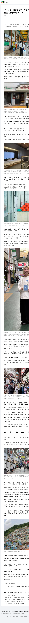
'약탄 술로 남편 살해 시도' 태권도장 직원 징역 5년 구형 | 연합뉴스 (15, 597)
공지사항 (21, 611)
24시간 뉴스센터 (14, 611)
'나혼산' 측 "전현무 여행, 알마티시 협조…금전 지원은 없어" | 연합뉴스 (15, 599)
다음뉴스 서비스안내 (5, 611)
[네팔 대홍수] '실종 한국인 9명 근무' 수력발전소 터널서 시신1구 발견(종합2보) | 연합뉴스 (15, 595)
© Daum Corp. (4, 618)
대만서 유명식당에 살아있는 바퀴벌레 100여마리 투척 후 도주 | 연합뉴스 (15, 601)
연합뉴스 (5, 2)
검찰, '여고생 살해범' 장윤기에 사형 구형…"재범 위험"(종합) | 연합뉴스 (15, 603)
